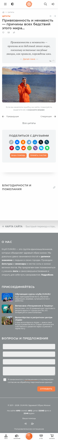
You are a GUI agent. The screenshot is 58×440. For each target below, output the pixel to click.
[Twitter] (41, 142)
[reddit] (23, 148)
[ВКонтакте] (17, 142)
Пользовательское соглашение (29, 429)
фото (44, 410)
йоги (15, 271)
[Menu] (5, 4)
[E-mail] (9, 32)
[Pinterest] (11, 148)
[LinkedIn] (17, 148)
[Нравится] (53, 61)
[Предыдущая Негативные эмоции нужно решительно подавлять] (51, 16)
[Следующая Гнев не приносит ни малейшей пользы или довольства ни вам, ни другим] (55, 16)
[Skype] (41, 148)
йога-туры (7, 264)
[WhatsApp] (29, 148)
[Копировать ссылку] (54, 187)
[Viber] (35, 148)
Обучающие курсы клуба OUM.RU (33, 294)
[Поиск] (45, 4)
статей (21, 410)
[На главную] (3, 12)
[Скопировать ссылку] (11, 142)
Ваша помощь (29, 418)
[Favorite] (3, 33)
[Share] (14, 33)
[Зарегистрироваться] (32, 423)
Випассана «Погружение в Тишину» (34, 305)
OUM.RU (24, 405)
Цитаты (6, 16)
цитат (33, 410)
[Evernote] (47, 148)
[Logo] (29, 4)
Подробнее (47, 275)
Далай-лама (29, 59)
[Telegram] (29, 142)
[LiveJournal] (46, 142)
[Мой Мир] (35, 142)
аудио (29, 413)
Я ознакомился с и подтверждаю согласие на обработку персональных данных (31, 380)
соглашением (31, 379)
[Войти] (52, 4)
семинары (20, 264)
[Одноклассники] (23, 142)
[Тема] (12, 4)
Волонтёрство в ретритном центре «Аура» (33, 318)
